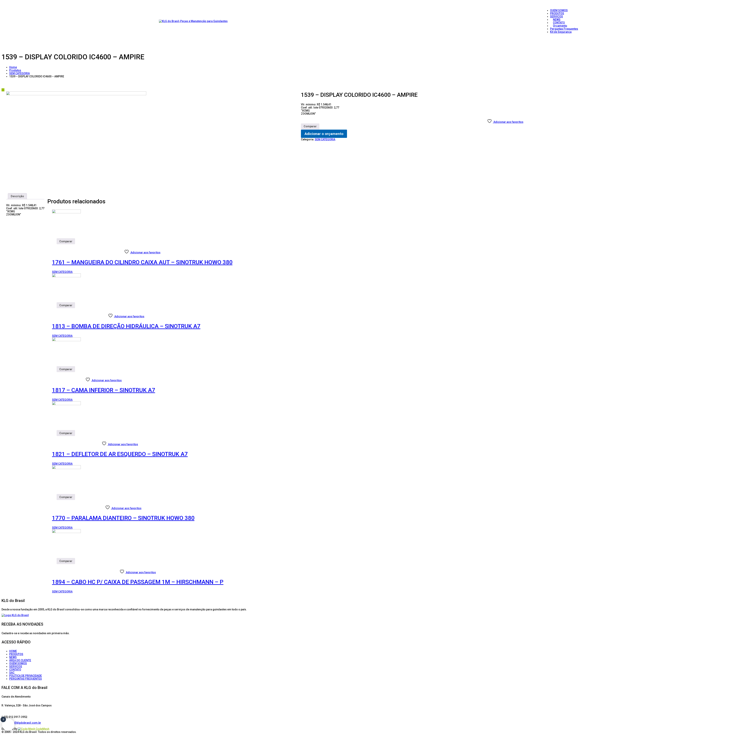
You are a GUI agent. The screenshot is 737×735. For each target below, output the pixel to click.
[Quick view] (53, 245)
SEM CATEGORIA (19, 73)
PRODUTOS (16, 654)
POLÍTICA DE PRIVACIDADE (25, 675)
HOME (13, 651)
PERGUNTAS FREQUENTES (25, 678)
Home (13, 67)
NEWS (13, 657)
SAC (11, 672)
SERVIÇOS (15, 666)
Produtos (15, 70)
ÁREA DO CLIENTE (20, 660)
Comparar (310, 126)
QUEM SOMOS (18, 663)
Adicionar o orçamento (324, 134)
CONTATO (15, 669)
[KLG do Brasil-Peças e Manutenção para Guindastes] (193, 21)
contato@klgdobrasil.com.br (22, 722)
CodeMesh (42, 728)
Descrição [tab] (17, 196)
